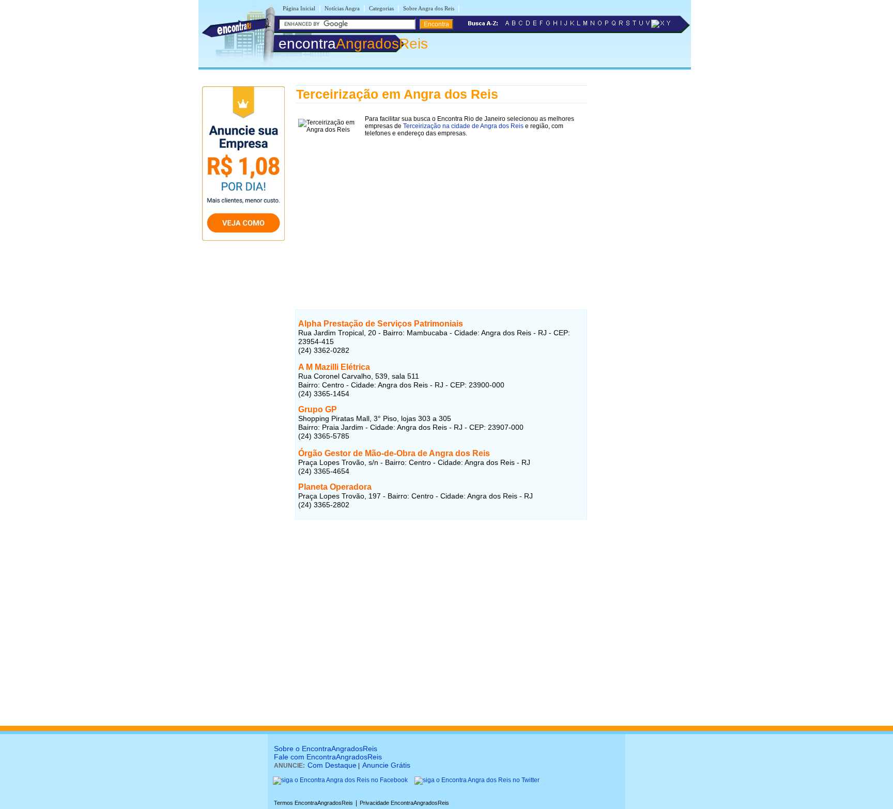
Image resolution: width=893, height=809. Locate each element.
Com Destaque (332, 765)
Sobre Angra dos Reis (428, 8)
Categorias (381, 8)
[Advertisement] (441, 212)
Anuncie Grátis (386, 765)
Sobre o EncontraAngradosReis (325, 748)
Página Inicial (299, 8)
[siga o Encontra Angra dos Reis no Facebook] (340, 780)
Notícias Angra (342, 8)
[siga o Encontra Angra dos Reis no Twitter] (477, 780)
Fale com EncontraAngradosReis (328, 757)
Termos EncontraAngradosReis (313, 803)
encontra (353, 44)
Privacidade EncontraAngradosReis (404, 803)
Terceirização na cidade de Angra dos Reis (463, 126)
